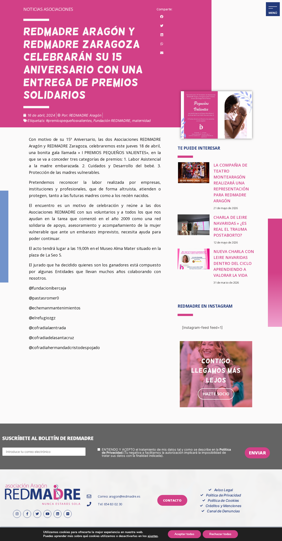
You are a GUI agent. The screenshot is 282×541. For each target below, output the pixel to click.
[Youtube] (47, 514)
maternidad (141, 120)
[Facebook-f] (27, 514)
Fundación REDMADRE (111, 120)
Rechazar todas (220, 534)
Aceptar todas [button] (184, 534)
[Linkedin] (57, 514)
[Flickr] (68, 514)
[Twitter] (37, 514)
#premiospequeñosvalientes (69, 120)
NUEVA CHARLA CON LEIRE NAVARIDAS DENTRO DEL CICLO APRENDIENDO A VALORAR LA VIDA (233, 263)
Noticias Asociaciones (48, 9)
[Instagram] (17, 514)
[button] (162, 17)
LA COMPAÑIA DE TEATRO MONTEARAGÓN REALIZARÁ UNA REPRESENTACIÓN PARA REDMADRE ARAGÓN (231, 182)
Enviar (257, 453)
